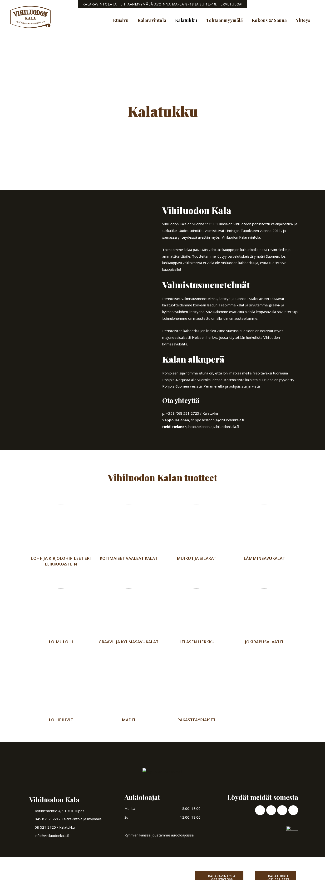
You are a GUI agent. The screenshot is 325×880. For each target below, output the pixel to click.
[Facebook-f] (260, 810)
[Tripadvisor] (282, 810)
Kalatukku (186, 20)
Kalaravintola (152, 20)
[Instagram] (271, 810)
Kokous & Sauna (269, 20)
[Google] (293, 810)
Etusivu (120, 20)
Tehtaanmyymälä (224, 20)
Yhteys (303, 20)
